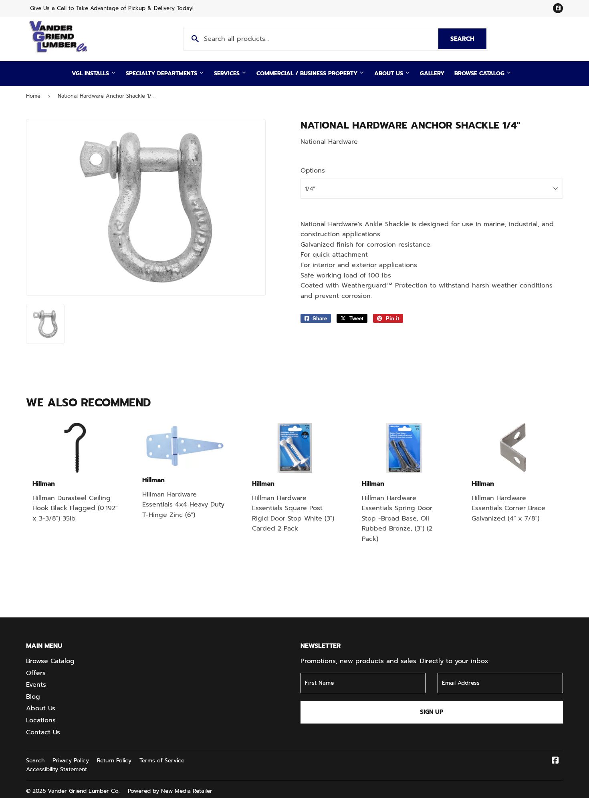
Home (33, 96)
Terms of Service (161, 760)
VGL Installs (91, 73)
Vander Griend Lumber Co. (84, 791)
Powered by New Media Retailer (170, 791)
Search (468, 38)
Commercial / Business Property (307, 73)
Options (313, 170)
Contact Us (43, 732)
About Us (389, 73)
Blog (33, 697)
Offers (36, 673)
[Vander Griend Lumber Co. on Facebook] (555, 761)
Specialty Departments (162, 73)
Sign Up (432, 712)
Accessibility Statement (56, 769)
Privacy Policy (70, 760)
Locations (41, 720)
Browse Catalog (480, 73)
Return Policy (114, 760)
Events (36, 684)
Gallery (432, 73)
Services (228, 73)
